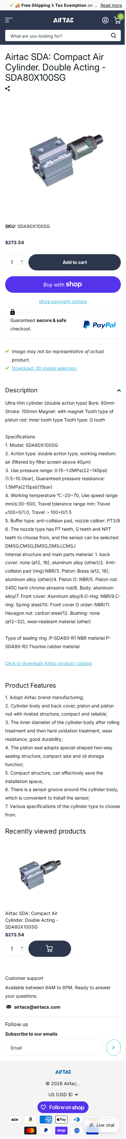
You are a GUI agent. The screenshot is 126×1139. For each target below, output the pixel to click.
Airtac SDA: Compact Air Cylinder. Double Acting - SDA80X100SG (31, 920)
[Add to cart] (49, 949)
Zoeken (114, 35)
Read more (111, 5)
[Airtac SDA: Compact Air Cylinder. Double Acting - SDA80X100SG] (38, 872)
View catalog (9, 20)
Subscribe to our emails (31, 1034)
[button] (23, 256)
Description (21, 390)
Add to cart (75, 262)
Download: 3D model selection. (44, 368)
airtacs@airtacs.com (37, 1007)
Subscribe (113, 1047)
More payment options (63, 301)
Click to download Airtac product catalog (48, 663)
